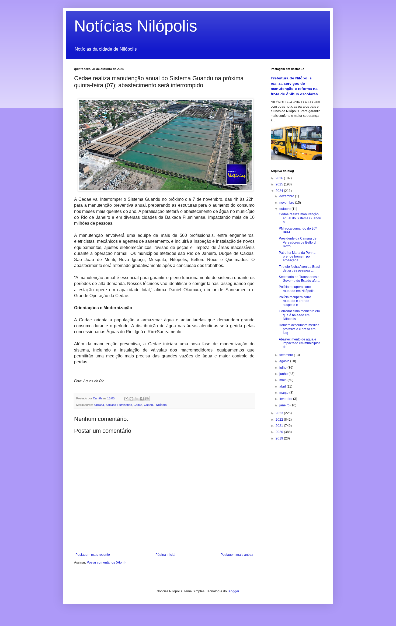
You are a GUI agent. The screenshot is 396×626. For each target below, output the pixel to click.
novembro (287, 203)
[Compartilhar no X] (136, 398)
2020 (280, 432)
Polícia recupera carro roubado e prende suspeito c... (295, 301)
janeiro (284, 405)
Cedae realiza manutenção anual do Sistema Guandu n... (300, 218)
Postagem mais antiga (237, 555)
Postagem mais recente (92, 555)
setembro (286, 355)
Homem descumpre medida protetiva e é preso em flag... (299, 329)
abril (283, 386)
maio (283, 380)
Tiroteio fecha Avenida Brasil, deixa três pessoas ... (300, 268)
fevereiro (286, 399)
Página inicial (165, 555)
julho (283, 368)
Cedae (138, 404)
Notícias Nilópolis (135, 26)
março (284, 393)
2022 (280, 419)
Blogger (233, 591)
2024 (280, 191)
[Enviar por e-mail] (126, 398)
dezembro (287, 196)
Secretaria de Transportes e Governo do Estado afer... (299, 279)
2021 (280, 426)
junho (284, 374)
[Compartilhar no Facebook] (141, 398)
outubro (285, 209)
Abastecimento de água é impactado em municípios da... (299, 343)
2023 (280, 413)
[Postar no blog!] (131, 398)
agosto (284, 361)
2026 (280, 178)
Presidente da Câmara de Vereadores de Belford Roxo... (298, 242)
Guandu (149, 404)
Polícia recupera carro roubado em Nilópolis (296, 289)
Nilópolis (161, 404)
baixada (99, 404)
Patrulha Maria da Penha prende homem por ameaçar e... (297, 256)
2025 (280, 184)
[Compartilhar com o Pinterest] (147, 398)
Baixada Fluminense (119, 404)
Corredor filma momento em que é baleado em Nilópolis (299, 315)
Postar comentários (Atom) (106, 562)
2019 (280, 438)
